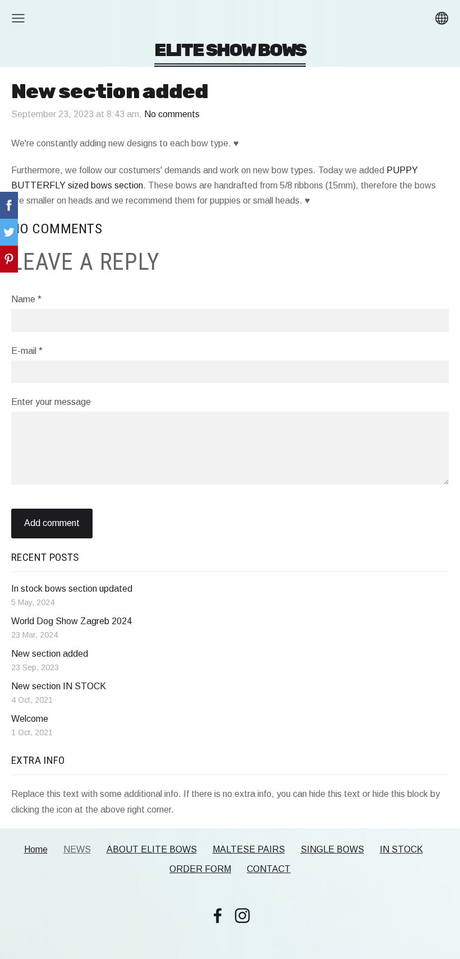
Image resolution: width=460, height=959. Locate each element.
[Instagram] (242, 915)
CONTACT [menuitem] (269, 869)
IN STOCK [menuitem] (401, 849)
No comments (172, 114)
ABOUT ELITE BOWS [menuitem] (152, 849)
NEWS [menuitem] (77, 849)
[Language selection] (441, 18)
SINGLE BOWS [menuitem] (332, 849)
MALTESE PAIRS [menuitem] (249, 849)
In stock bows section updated (71, 588)
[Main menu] (18, 18)
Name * (26, 299)
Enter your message (51, 402)
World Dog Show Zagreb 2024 (71, 621)
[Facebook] (217, 915)
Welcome (29, 718)
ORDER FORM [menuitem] (200, 869)
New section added (49, 653)
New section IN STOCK (58, 686)
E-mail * (27, 351)
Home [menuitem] (36, 849)
